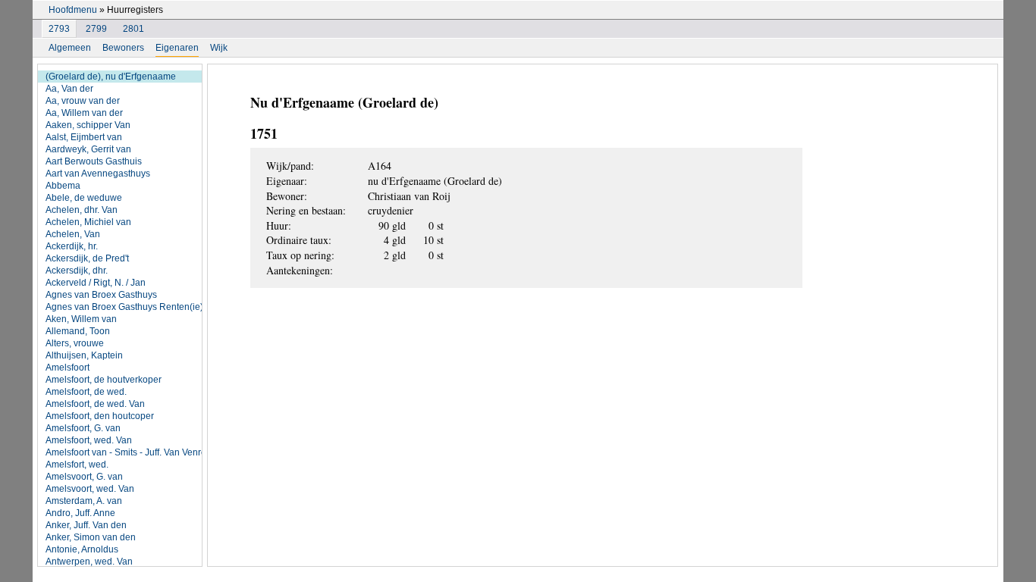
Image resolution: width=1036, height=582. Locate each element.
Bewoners (123, 47)
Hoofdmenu (73, 10)
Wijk (219, 47)
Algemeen (70, 47)
